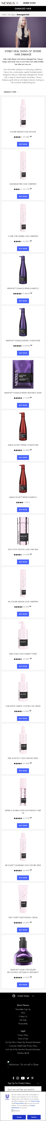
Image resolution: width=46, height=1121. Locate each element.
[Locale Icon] (13, 996)
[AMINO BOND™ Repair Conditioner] (23, 426)
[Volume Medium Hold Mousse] (23, 112)
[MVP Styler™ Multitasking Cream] (23, 898)
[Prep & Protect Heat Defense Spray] (23, 739)
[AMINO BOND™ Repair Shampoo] (23, 478)
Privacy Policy (19, 1103)
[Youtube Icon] (23, 1078)
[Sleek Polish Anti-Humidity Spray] (23, 634)
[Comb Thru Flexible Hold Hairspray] (23, 217)
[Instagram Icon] (17, 1078)
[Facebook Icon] (13, 1078)
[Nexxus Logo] (8, 3)
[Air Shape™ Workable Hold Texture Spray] (23, 846)
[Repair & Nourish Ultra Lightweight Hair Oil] (23, 791)
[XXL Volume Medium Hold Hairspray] (23, 582)
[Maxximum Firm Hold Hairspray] (23, 165)
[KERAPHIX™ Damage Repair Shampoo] (23, 269)
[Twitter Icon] (28, 1078)
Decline (33, 1117)
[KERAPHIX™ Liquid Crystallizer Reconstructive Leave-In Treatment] (23, 950)
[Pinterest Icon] (32, 1078)
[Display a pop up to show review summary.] (31, 137)
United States (23, 996)
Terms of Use (35, 1101)
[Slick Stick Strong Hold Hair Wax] (23, 530)
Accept (19, 1117)
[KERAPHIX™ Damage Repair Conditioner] (23, 321)
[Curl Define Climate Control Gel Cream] (23, 687)
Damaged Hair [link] (23, 14)
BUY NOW (23, 144)
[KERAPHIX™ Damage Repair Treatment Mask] (23, 373)
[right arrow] (32, 996)
